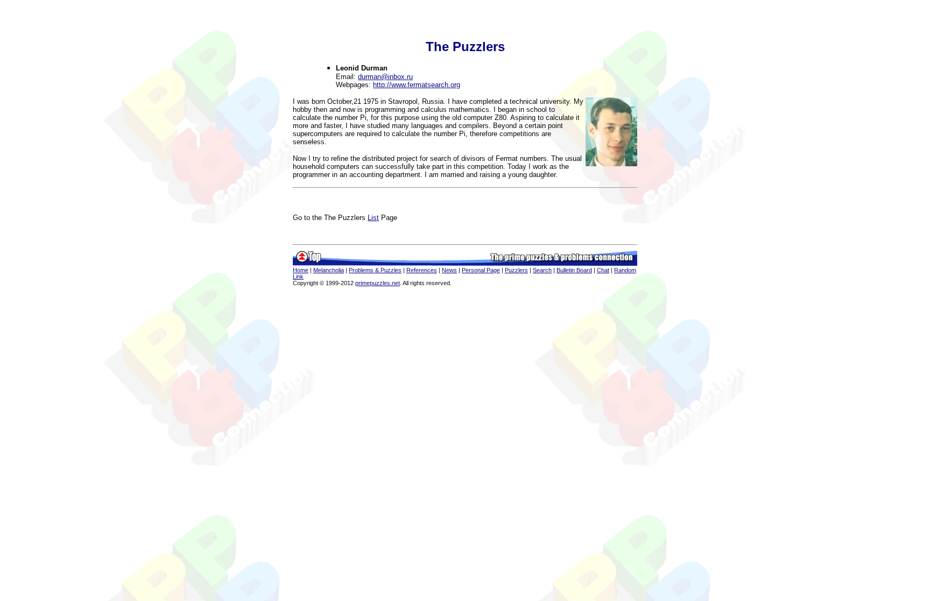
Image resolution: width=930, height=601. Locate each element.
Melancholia (328, 270)
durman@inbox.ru (385, 77)
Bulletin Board (574, 270)
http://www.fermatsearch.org (416, 85)
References (421, 270)
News (449, 270)
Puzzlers (516, 270)
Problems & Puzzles (375, 270)
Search (542, 270)
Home (300, 270)
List (373, 218)
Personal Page (481, 270)
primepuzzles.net (377, 283)
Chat (603, 270)
